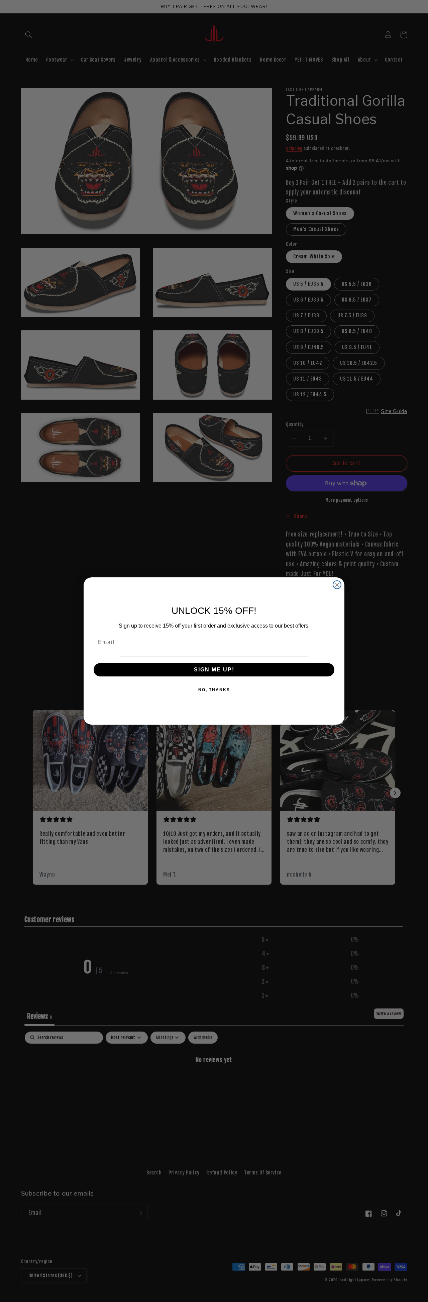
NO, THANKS (214, 689)
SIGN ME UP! (214, 669)
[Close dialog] (337, 585)
